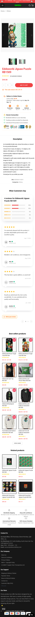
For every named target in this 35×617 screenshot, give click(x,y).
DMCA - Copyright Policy (8, 562)
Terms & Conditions (6, 557)
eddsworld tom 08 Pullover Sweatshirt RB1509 (24, 432)
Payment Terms (5, 575)
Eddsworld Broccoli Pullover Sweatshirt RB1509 (24, 405)
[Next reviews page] (31, 321)
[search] (30, 5)
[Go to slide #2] (22, 61)
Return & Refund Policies (8, 578)
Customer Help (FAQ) (7, 583)
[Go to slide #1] (13, 61)
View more (17, 443)
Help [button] (32, 614)
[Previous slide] (3, 35)
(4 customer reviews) (16, 76)
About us (3, 555)
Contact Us (4, 581)
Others (9, 11)
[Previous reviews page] (22, 321)
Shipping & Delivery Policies (8, 573)
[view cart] (32, 5)
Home (2, 11)
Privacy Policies (5, 560)
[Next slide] (31, 35)
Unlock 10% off (3, 609)
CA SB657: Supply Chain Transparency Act (13, 565)
